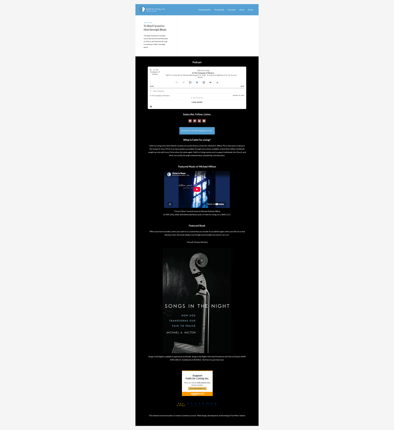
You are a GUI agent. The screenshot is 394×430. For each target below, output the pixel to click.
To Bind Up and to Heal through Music (155, 27)
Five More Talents (238, 415)
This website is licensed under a (161, 415)
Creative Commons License (185, 415)
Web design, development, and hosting (212, 415)
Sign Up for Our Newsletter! (197, 131)
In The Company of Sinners (160, 96)
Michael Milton (152, 10)
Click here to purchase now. (213, 360)
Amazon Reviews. (201, 242)
